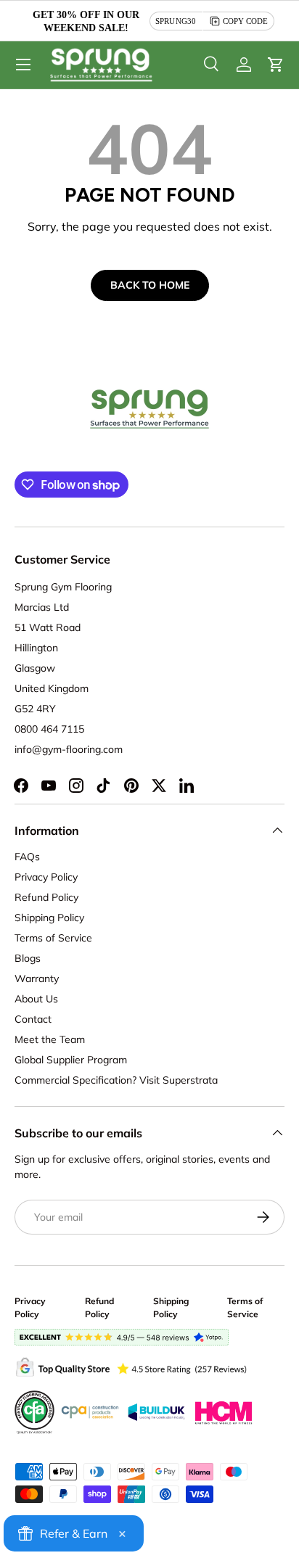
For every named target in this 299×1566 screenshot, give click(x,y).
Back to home (149, 285)
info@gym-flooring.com (69, 749)
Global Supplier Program (71, 1059)
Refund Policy (46, 897)
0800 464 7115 (49, 728)
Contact (33, 1019)
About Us (36, 998)
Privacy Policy (46, 876)
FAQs (27, 856)
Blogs (28, 958)
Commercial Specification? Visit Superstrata (116, 1080)
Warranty (37, 978)
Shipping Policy (49, 917)
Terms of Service (53, 937)
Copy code (245, 21)
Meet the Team (50, 1039)
